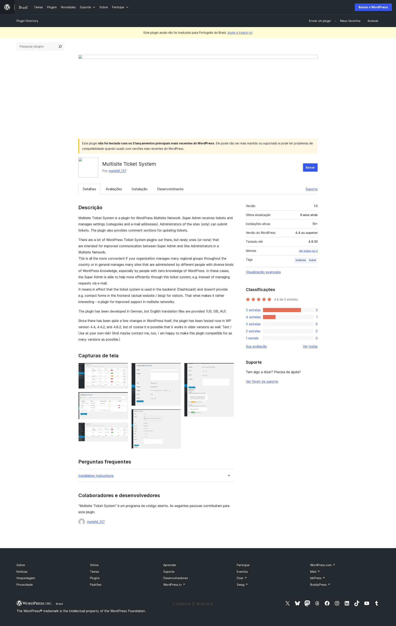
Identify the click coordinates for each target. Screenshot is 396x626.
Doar (242, 578)
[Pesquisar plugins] (60, 46)
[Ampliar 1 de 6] (122, 368)
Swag (242, 584)
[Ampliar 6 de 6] (228, 368)
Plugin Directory (27, 21)
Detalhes (89, 189)
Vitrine (94, 565)
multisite (301, 260)
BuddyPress (320, 584)
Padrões (95, 584)
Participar (243, 565)
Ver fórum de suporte (262, 381)
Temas (94, 571)
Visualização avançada (263, 272)
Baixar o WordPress (373, 7)
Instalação (139, 189)
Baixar (310, 167)
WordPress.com (322, 565)
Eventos (242, 571)
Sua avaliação (256, 346)
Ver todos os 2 (308, 250)
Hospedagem (25, 578)
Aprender (169, 565)
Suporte (312, 189)
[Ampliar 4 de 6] (175, 368)
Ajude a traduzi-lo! (240, 32)
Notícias (21, 571)
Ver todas (310, 346)
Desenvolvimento (170, 189)
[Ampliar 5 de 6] (175, 415)
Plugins (95, 578)
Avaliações (114, 189)
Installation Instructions (96, 476)
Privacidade (24, 584)
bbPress (317, 578)
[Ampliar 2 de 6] (122, 398)
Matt (315, 571)
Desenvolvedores (175, 578)
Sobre (20, 565)
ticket (312, 260)
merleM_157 (117, 171)
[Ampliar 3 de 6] (122, 428)
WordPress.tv (174, 584)
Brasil (59, 603)
